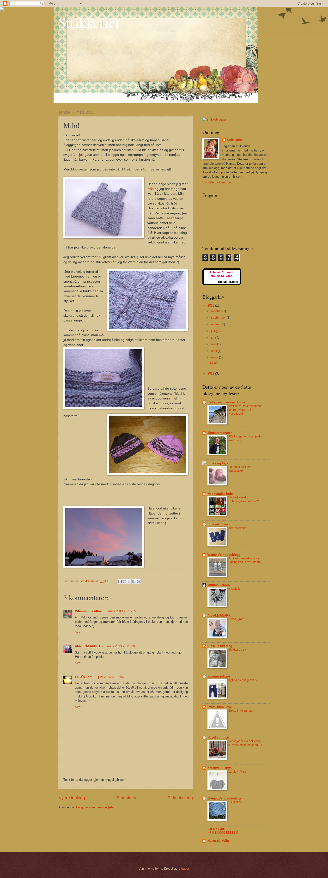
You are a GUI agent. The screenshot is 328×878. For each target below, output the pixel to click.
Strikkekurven (217, 524)
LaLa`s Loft (83, 677)
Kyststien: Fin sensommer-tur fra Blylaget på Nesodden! (245, 409)
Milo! (213, 363)
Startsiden (126, 797)
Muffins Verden (218, 585)
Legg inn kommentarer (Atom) (96, 807)
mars (215, 357)
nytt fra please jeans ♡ (242, 680)
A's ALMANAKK (219, 615)
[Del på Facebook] (133, 581)
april (214, 351)
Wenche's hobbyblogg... (225, 555)
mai (214, 344)
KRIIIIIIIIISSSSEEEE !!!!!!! (223, 832)
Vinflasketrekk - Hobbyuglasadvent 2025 (244, 499)
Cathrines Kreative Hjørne (226, 402)
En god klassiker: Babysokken (239, 468)
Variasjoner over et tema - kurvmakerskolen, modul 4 (245, 743)
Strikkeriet (89, 22)
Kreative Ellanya (219, 768)
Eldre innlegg (180, 797)
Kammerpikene (218, 676)
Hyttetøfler (235, 588)
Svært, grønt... (237, 619)
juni (214, 337)
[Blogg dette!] (124, 581)
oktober (216, 311)
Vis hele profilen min (216, 182)
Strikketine (235, 140)
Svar (78, 632)
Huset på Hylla (218, 840)
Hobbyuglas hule (220, 494)
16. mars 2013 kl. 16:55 (119, 611)
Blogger (183, 868)
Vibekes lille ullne (88, 611)
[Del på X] (129, 581)
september (219, 317)
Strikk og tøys (217, 463)
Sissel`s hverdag (219, 646)
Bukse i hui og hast (240, 710)
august (216, 324)
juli (213, 331)
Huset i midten (218, 737)
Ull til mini (234, 802)
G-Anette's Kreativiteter (224, 798)
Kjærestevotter (237, 528)
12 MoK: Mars (237, 771)
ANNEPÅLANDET (87, 646)
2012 (211, 373)
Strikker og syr (237, 649)
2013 (211, 305)
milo (150, 189)
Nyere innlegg (71, 797)
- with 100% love (219, 707)
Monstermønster (219, 433)
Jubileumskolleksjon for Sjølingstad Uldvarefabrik (244, 560)
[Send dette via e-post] (120, 581)
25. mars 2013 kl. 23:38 (118, 646)
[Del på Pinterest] (138, 581)
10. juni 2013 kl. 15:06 (108, 677)
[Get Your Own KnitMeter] (221, 284)
